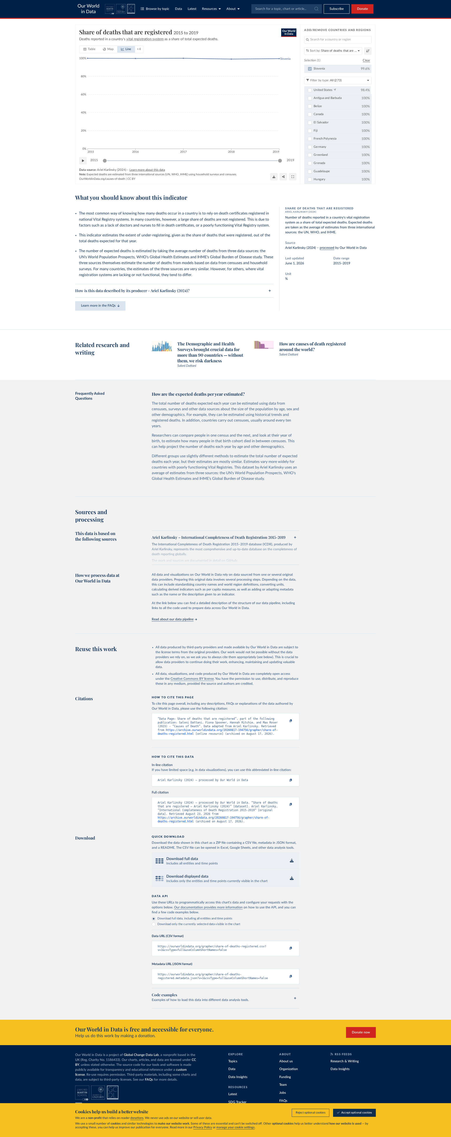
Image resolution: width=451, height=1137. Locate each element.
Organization (288, 1069)
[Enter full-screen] (292, 176)
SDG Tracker (237, 1102)
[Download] (274, 176)
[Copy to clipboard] (285, 721)
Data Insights (237, 1077)
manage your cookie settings (235, 1127)
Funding (285, 1077)
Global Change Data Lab (141, 1055)
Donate (362, 9)
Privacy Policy (202, 1127)
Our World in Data (88, 9)
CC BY (131, 178)
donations (137, 1118)
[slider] (105, 160)
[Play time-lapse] (83, 160)
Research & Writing (344, 1061)
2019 (290, 160)
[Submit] (316, 9)
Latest (192, 9)
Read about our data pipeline (173, 619)
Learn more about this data (147, 170)
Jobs (282, 1092)
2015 (94, 160)
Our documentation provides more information (208, 907)
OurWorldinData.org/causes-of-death (102, 178)
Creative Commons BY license (192, 678)
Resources (209, 9)
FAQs (149, 1079)
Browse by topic (157, 9)
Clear (366, 60)
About (231, 9)
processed (327, 248)
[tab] (89, 49)
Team (283, 1084)
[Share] (283, 176)
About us (286, 1061)
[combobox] (286, 9)
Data (178, 9)
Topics (232, 1061)
